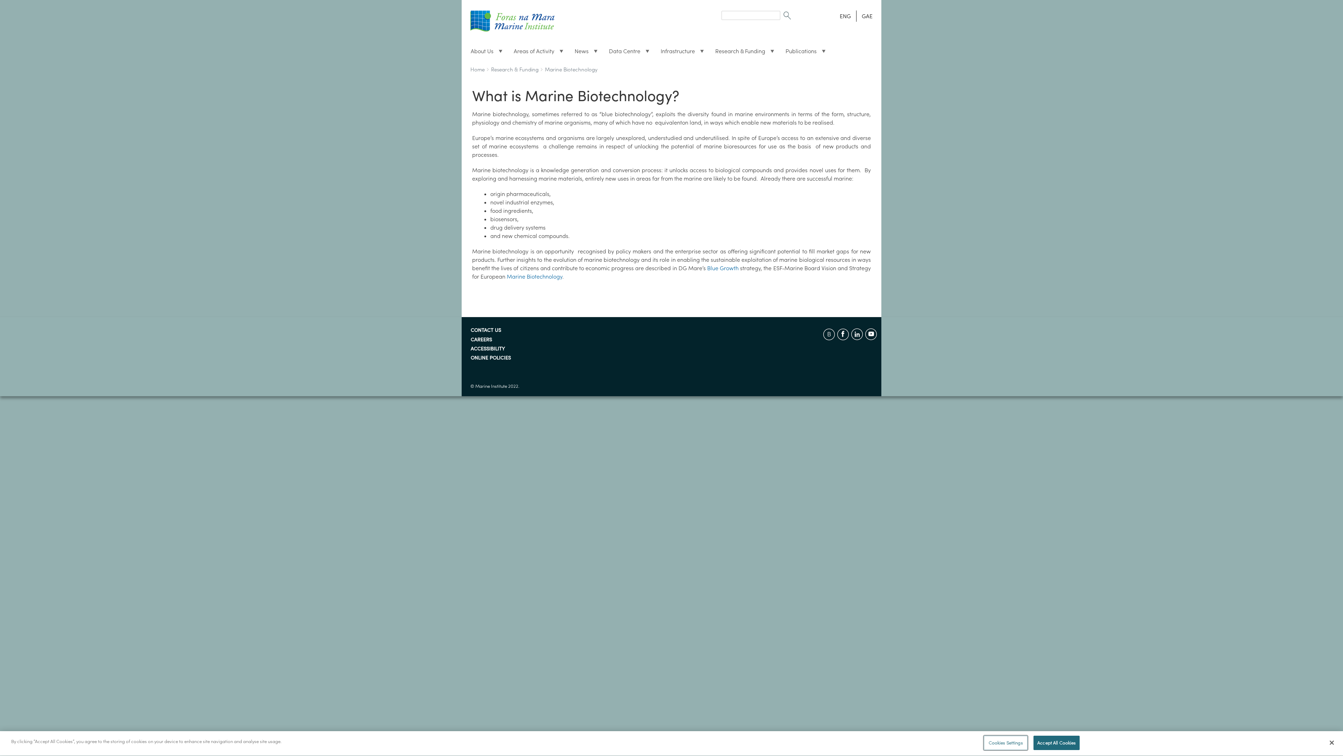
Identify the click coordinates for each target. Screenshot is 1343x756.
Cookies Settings (1006, 743)
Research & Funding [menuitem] (737, 53)
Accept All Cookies (1056, 743)
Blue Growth (723, 268)
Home (477, 69)
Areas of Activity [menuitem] (531, 53)
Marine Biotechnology (571, 69)
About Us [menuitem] (479, 53)
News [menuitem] (579, 53)
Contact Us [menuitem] (486, 330)
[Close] (1332, 742)
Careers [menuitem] (481, 340)
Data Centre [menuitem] (621, 53)
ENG (845, 16)
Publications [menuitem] (798, 53)
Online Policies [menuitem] (491, 358)
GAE (867, 16)
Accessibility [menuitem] (488, 349)
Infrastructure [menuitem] (675, 53)
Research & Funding (515, 69)
